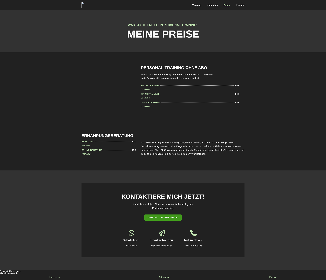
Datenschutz (165, 277)
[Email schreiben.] (162, 233)
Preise (226, 5)
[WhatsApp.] (131, 233)
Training (196, 5)
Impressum (54, 277)
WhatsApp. (131, 240)
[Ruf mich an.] (193, 233)
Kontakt (240, 5)
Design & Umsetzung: (10, 272)
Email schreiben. (162, 240)
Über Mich (212, 5)
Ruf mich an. (193, 240)
